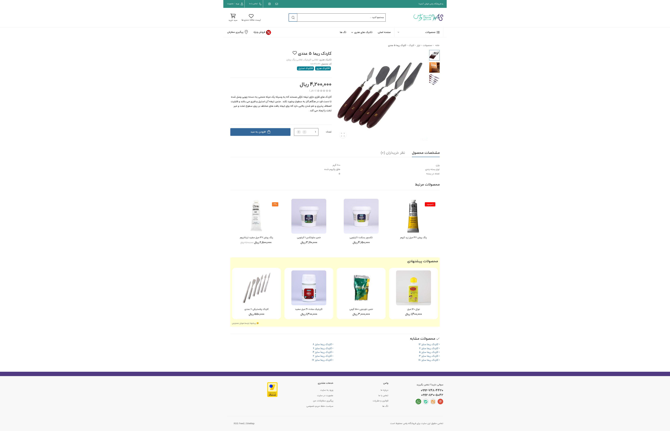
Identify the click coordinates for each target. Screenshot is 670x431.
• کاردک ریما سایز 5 (429, 352)
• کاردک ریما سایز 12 (429, 344)
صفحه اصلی (384, 32)
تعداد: (329, 132)
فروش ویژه (260, 32)
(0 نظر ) (312, 91)
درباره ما (384, 390)
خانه (437, 45)
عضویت (230, 3)
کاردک (411, 45)
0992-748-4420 (432, 390)
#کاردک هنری (323, 68)
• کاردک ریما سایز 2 (323, 356)
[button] (418, 32)
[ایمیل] (276, 4)
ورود (237, 3)
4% (275, 204)
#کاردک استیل (305, 68)
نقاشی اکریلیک (311, 59)
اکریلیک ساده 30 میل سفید (308, 309)
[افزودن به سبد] (361, 229)
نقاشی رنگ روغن (294, 59)
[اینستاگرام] (269, 4)
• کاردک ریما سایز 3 (429, 356)
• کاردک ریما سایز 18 (429, 360)
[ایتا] (433, 401)
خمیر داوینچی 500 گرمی (361, 309)
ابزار (418, 45)
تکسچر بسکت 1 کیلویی (361, 237)
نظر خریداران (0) (393, 152)
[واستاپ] (418, 401)
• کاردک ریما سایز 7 (429, 348)
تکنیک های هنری (363, 32)
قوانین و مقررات (380, 400)
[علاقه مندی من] (295, 53)
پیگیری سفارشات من (323, 400)
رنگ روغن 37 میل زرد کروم (413, 237)
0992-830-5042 (432, 395)
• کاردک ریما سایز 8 (323, 344)
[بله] (426, 401)
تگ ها (343, 32)
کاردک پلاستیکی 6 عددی (256, 309)
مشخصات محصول (426, 152)
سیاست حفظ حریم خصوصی (319, 406)
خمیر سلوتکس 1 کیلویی (309, 237)
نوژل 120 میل (413, 309)
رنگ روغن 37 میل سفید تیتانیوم (256, 237)
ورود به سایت (326, 390)
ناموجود (430, 204)
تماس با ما (253, 3)
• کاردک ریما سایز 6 (323, 348)
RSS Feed (239, 423)
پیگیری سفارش (235, 32)
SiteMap (250, 423)
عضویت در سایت (325, 395)
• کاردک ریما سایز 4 (323, 352)
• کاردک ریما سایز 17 (322, 360)
